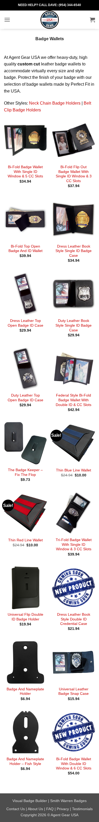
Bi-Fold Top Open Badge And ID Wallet (25, 248)
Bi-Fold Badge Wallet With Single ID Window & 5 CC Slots (25, 171)
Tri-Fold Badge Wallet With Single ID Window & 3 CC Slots (74, 544)
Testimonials (82, 809)
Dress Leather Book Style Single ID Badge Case (73, 251)
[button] (7, 19)
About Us (35, 809)
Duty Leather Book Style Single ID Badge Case (73, 325)
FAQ (50, 809)
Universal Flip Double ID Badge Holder (25, 617)
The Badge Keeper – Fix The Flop (25, 472)
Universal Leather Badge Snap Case (73, 691)
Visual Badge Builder (29, 801)
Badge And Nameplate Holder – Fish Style (25, 761)
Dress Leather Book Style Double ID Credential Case (73, 619)
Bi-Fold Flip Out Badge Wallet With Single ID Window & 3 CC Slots (74, 174)
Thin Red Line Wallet (25, 540)
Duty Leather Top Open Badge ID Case (25, 397)
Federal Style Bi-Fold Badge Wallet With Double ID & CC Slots (73, 400)
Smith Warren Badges (68, 801)
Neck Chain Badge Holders (55, 103)
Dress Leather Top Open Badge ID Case (25, 323)
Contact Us (15, 809)
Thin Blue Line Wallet (73, 470)
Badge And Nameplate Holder (25, 691)
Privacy (63, 809)
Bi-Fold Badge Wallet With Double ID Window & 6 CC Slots (73, 763)
